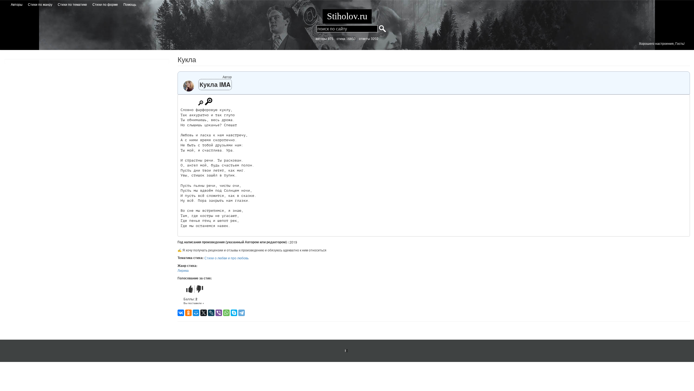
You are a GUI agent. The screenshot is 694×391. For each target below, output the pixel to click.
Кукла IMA (215, 84)
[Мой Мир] (196, 313)
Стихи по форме (105, 4)
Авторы (17, 4)
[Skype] (234, 313)
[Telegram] (241, 313)
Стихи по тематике (72, 4)
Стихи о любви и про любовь (226, 258)
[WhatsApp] (226, 313)
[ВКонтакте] (181, 313)
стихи (341, 38)
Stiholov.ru (347, 16)
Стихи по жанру (40, 4)
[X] (203, 313)
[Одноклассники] (188, 313)
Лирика (183, 270)
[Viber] (219, 313)
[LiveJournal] (211, 313)
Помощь (129, 4)
